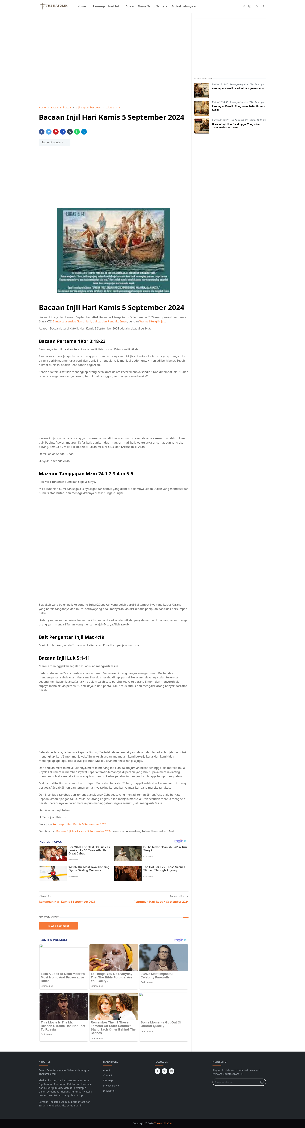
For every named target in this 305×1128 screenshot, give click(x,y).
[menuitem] (81, 6)
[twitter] (164, 1071)
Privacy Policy (111, 1085)
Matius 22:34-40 (220, 102)
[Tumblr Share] (70, 132)
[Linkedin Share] (63, 132)
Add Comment (60, 926)
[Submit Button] (262, 1082)
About (106, 1070)
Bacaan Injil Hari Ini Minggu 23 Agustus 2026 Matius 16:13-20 (236, 125)
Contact (107, 1075)
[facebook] (244, 6)
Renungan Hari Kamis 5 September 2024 (79, 824)
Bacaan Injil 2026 (221, 119)
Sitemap (108, 1080)
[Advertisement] (114, 179)
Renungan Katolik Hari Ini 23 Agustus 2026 (238, 88)
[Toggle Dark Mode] (257, 6)
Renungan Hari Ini (264, 84)
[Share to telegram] (84, 132)
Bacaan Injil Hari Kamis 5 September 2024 (84, 831)
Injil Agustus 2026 (240, 119)
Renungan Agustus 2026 (242, 84)
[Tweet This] (49, 132)
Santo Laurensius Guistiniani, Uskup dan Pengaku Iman (90, 321)
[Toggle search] (263, 6)
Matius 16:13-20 (220, 84)
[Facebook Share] (41, 132)
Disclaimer (109, 1090)
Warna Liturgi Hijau (152, 321)
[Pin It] (56, 132)
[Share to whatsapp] (77, 132)
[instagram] (249, 6)
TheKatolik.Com (163, 1123)
